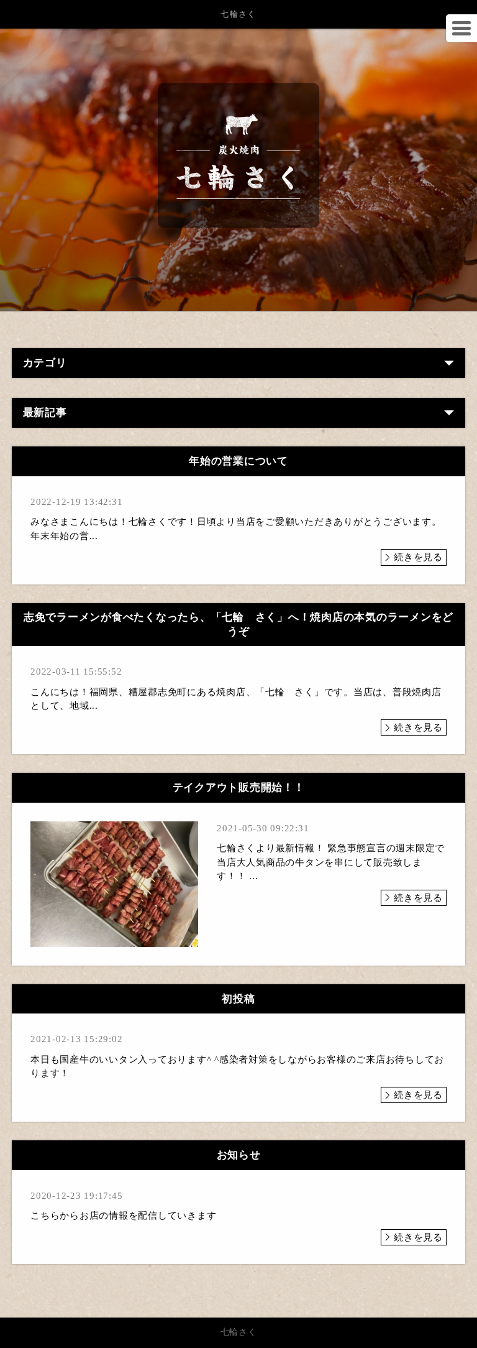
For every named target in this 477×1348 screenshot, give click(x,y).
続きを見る (418, 557)
